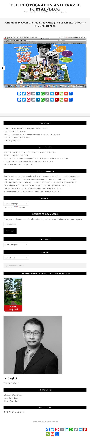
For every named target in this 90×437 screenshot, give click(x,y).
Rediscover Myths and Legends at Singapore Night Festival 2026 (30, 152)
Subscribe (10, 231)
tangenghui (10, 378)
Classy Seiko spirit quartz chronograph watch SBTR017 (26, 128)
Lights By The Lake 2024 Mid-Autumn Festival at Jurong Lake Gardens (32, 134)
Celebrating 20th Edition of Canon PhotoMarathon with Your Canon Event (46, 179)
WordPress (55, 421)
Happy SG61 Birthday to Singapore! (18, 164)
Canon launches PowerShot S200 (17, 137)
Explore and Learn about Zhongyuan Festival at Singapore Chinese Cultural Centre (36, 158)
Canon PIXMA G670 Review (15, 131)
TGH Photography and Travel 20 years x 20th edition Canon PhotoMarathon (48, 176)
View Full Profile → (11, 383)
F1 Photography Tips (12, 140)
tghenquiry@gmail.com (13, 395)
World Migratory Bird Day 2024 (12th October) (43, 188)
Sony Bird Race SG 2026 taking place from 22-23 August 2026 (28, 161)
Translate (22, 207)
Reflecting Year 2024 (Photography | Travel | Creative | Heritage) (43, 185)
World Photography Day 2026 (16, 155)
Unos (42, 421)
